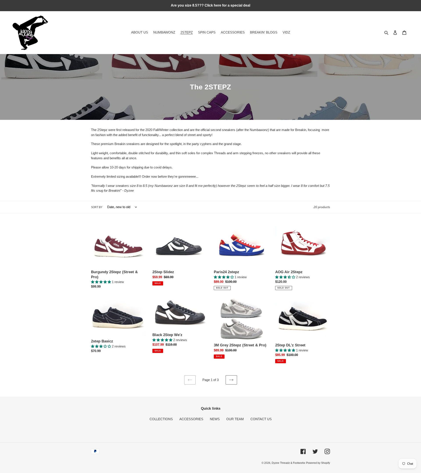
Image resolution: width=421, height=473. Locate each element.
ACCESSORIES (191, 419)
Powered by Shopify (318, 462)
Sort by (96, 207)
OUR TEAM (235, 419)
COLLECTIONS (161, 419)
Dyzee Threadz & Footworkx (288, 462)
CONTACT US (261, 419)
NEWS (215, 419)
